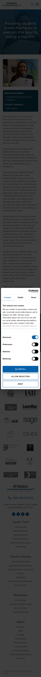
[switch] (35, 344)
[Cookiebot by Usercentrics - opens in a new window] (28, 291)
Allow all (20, 369)
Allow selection (20, 376)
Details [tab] (20, 297)
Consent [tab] (7, 297)
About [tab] (33, 297)
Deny (20, 384)
